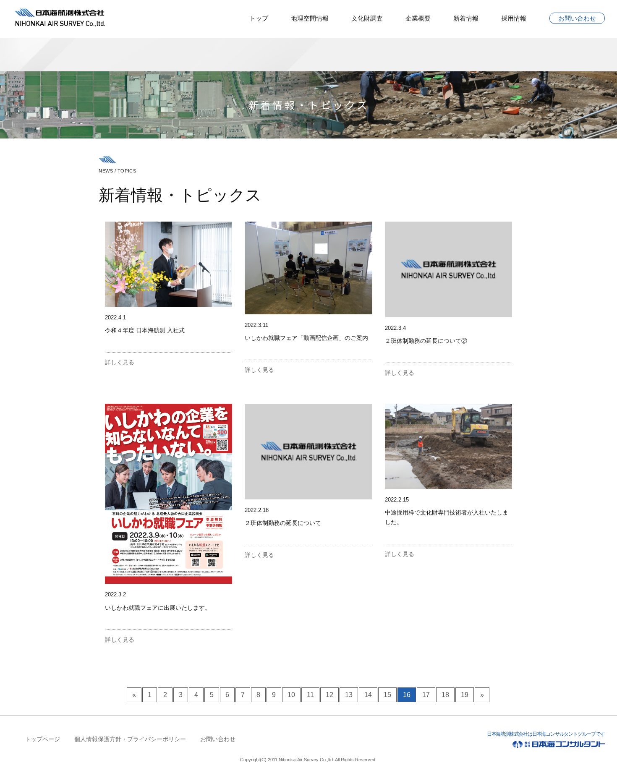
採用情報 (513, 18)
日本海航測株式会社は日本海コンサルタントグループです (545, 734)
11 (310, 694)
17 (426, 694)
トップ (258, 18)
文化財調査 (367, 18)
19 (464, 694)
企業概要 (418, 18)
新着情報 (465, 18)
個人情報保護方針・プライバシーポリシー (130, 739)
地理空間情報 (310, 18)
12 (329, 694)
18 (445, 694)
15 (387, 694)
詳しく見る (119, 362)
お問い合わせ (577, 18)
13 (349, 694)
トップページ (42, 739)
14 (368, 694)
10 (291, 694)
